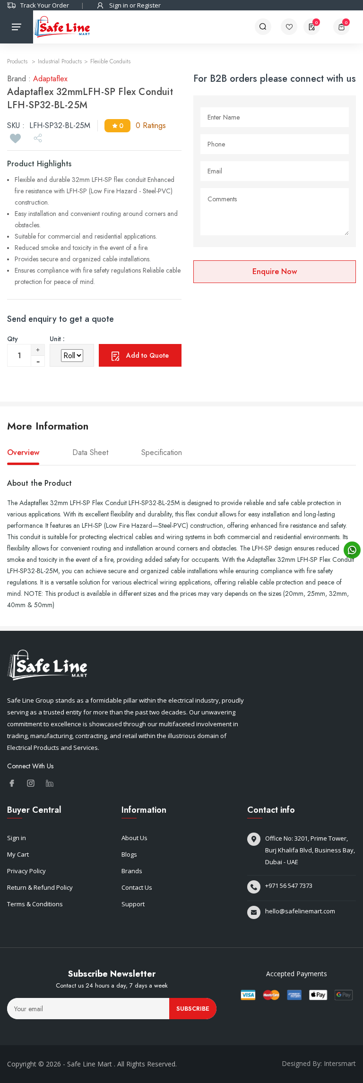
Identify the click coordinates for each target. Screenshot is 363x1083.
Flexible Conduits (110, 61)
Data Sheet (90, 452)
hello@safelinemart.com (300, 911)
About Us (134, 838)
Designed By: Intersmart (319, 1063)
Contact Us (136, 887)
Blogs (129, 854)
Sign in (16, 838)
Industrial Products (60, 61)
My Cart (18, 854)
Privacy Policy (26, 871)
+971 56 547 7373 (288, 885)
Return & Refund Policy (40, 887)
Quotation (316, 22)
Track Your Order (44, 5)
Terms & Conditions (35, 904)
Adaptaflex (50, 78)
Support (133, 904)
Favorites (292, 26)
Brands (131, 871)
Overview (23, 452)
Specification (161, 452)
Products (18, 61)
